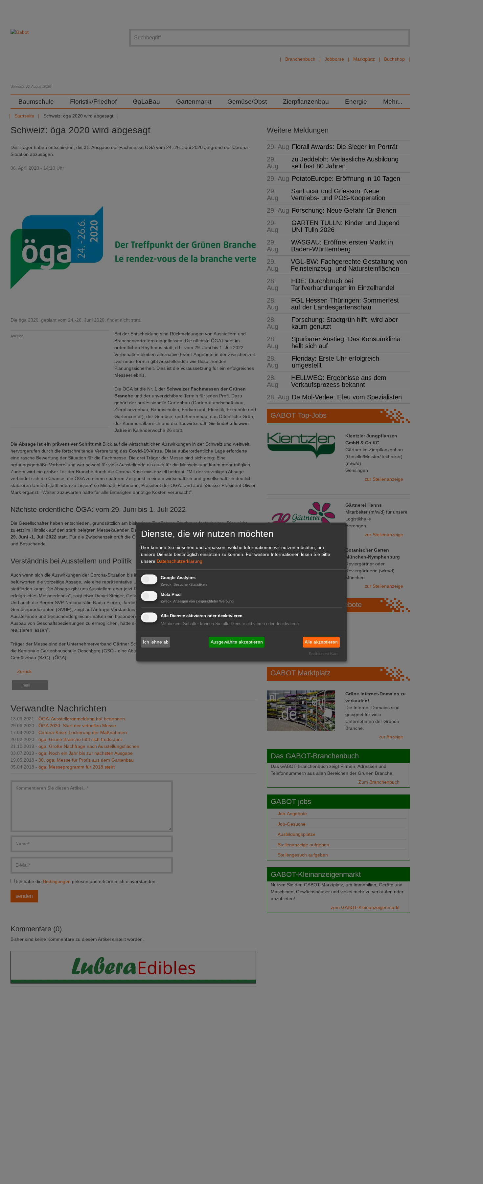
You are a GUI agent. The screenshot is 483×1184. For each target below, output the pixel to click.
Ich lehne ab (156, 642)
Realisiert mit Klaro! (324, 654)
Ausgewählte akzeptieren (237, 642)
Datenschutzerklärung (179, 561)
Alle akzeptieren (321, 642)
